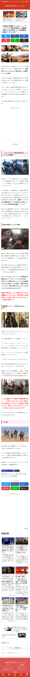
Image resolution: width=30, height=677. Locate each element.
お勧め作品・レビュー (8, 470)
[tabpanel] (9, 16)
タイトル (17, 470)
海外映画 (15, 476)
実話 (4, 473)
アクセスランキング (8, 667)
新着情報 (22, 665)
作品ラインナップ (21, 667)
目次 (13, 144)
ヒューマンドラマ (7, 476)
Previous (1, 16)
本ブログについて (21, 669)
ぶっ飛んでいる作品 (22, 473)
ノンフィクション (11, 473)
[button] (26, 349)
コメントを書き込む (15, 648)
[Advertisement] (15, 124)
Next (29, 16)
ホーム (8, 665)
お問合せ (15, 672)
